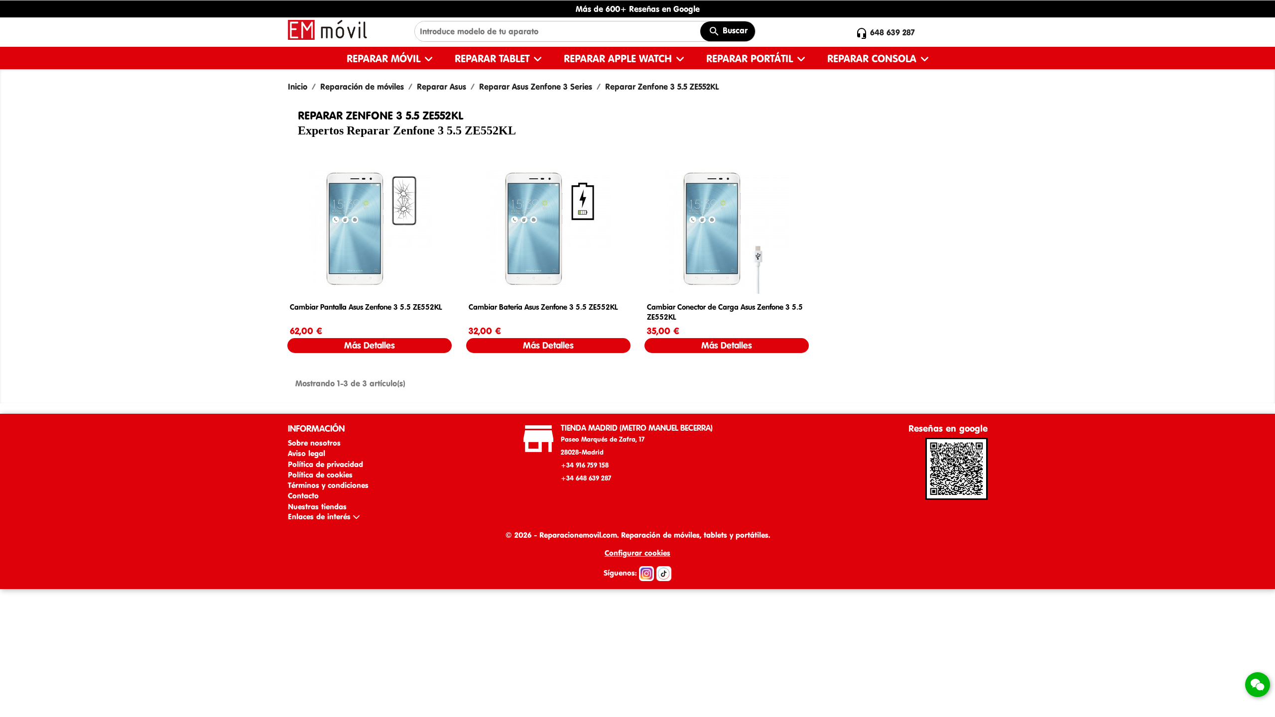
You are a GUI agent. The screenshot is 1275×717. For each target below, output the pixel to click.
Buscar (734, 30)
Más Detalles (369, 345)
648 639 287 (892, 32)
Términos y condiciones (328, 485)
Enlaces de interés (320, 516)
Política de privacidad (325, 464)
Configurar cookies (637, 553)
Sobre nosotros (314, 443)
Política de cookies (320, 474)
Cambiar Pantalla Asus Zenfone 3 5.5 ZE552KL (366, 307)
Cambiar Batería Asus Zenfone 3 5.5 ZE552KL (543, 307)
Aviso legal (306, 453)
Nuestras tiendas (317, 506)
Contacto (303, 495)
